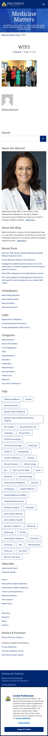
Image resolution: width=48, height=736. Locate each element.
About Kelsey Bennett (10, 295)
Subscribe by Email (9, 307)
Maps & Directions (9, 595)
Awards (29, 399)
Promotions (34, 538)
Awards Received (11, 405)
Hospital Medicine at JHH (14, 501)
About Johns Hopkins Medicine (14, 583)
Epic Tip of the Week (21, 470)
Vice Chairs (22, 551)
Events (38, 470)
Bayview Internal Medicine (14, 411)
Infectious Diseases (11, 507)
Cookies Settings (24, 723)
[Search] (43, 139)
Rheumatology (34, 544)
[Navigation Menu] (43, 4)
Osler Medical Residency (14, 538)
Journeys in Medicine (12, 526)
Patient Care (6, 375)
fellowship (8, 476)
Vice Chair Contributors (11, 383)
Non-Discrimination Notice (12, 655)
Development (23, 451)
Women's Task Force (12, 557)
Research (5, 379)
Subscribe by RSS (8, 572)
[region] (24, 711)
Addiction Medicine (11, 399)
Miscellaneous (7, 367)
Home (4, 579)
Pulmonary (8, 544)
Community (32, 445)
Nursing (23, 532)
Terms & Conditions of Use (12, 651)
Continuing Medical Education (14, 323)
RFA (20, 544)
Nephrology (9, 532)
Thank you (8, 551)
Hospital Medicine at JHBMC (15, 495)
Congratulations (8, 355)
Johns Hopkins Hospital (13, 520)
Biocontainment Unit (28, 427)
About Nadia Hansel (10, 299)
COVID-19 (8, 451)
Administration (8, 339)
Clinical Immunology (12, 439)
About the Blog (8, 303)
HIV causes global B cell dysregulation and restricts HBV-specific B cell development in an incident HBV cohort (22, 280)
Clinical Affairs (24, 433)
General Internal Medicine (14, 482)
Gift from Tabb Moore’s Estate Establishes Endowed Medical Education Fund (22, 254)
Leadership (6, 363)
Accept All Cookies (24, 729)
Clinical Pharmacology (13, 445)
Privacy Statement (9, 647)
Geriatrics (35, 482)
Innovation (29, 507)
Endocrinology (30, 464)
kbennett (18, 52)
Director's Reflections (12, 458)
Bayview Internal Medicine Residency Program (19, 419)
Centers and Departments (12, 591)
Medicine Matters (24, 16)
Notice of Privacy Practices (12, 637)
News (4, 621)
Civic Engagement (9, 347)
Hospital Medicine (27, 489)
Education (6, 359)
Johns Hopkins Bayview (13, 513)
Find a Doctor (7, 599)
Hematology (9, 489)
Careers (5, 625)
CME (3, 351)
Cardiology (8, 433)
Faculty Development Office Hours (15, 327)
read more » (30, 220)
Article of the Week (9, 343)
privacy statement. (23, 718)
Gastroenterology (25, 476)
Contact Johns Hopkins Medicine (15, 587)
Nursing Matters (8, 371)
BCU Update (9, 427)
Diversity (30, 458)
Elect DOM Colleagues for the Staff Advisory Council (22, 273)
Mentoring (31, 526)
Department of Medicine (11, 319)
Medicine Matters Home (10, 35)
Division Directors (11, 464)
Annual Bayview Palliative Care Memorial (18, 260)
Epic (5, 470)
